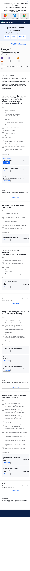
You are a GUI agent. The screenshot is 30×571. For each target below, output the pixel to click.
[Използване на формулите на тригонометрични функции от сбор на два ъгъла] (25, 66)
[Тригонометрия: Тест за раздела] (2, 68)
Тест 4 (3, 483)
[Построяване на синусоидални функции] (17, 66)
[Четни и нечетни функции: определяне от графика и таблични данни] (12, 66)
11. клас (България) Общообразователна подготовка (18, 44)
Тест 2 (3, 296)
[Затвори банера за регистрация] (27, 27)
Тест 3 (3, 380)
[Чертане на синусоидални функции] (15, 66)
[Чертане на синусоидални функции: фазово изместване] (19, 66)
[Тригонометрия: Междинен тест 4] (27, 66)
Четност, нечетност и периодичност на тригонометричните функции (14, 252)
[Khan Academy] (6, 22)
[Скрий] (28, 1)
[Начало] (1, 44)
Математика (6, 43)
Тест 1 (3, 190)
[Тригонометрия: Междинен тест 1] (8, 66)
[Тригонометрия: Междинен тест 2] (14, 66)
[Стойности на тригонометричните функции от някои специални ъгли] (6, 66)
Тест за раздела (5, 498)
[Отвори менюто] (28, 22)
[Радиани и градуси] (2, 66)
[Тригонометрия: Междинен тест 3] (21, 66)
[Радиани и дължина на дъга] (4, 66)
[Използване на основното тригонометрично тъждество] (10, 66)
